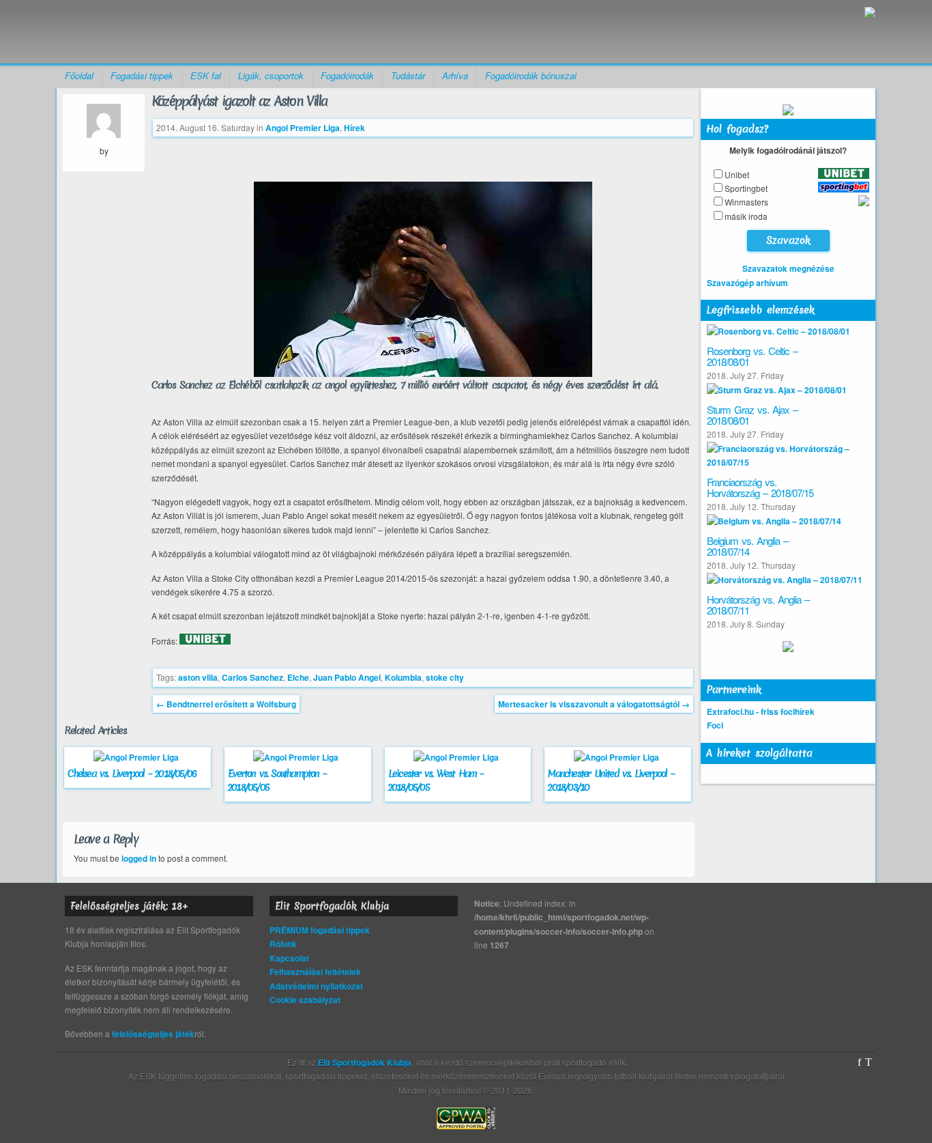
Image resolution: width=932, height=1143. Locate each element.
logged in (138, 858)
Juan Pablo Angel (347, 677)
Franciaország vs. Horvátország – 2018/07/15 (760, 487)
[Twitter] (868, 1062)
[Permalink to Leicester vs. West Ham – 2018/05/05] (457, 757)
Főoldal (79, 75)
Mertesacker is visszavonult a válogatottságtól (594, 704)
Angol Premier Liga (302, 128)
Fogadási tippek (142, 75)
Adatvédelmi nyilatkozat (316, 986)
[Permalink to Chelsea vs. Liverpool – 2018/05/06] (137, 757)
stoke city (445, 677)
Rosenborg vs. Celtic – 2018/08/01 (752, 356)
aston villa (198, 677)
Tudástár (408, 75)
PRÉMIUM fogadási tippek (320, 930)
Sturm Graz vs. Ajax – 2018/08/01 (752, 415)
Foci (715, 725)
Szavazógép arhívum (747, 283)
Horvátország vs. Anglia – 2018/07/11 (758, 605)
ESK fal (205, 75)
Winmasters (746, 202)
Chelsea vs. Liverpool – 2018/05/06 (132, 773)
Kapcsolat (289, 958)
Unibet (737, 174)
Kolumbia (403, 677)
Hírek (354, 128)
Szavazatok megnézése (788, 268)
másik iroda (746, 216)
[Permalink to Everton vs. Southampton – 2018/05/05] (297, 757)
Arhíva (455, 75)
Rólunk (283, 943)
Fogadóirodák (347, 75)
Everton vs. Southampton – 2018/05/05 (277, 780)
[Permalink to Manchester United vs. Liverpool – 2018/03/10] (618, 757)
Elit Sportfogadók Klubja (163, 32)
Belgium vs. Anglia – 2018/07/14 (747, 546)
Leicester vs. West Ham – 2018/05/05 (436, 780)
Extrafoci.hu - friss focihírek (761, 711)
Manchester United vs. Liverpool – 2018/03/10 (611, 780)
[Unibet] (205, 641)
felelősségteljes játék (153, 1034)
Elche (298, 677)
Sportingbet (746, 188)
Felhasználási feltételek (315, 971)
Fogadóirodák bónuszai (531, 75)
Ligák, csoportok (271, 75)
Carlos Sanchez (252, 677)
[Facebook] (859, 1062)
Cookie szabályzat (305, 999)
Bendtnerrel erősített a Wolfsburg (226, 704)
